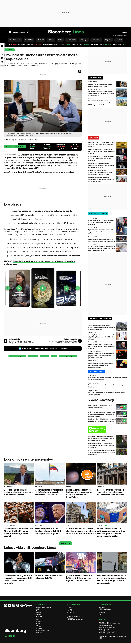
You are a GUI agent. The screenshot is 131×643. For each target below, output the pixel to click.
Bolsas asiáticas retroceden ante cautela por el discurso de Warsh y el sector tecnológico (101, 158)
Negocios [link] (108, 40)
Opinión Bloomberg (96, 371)
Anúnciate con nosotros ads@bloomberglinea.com (107, 626)
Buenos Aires (32, 356)
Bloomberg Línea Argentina (68, 356)
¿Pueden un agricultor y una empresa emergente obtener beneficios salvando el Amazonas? (101, 445)
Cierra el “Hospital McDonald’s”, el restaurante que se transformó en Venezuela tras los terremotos (81, 531)
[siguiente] (80, 341)
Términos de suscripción (106, 611)
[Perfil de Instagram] (17, 605)
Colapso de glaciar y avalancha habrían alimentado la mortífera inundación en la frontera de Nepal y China (101, 438)
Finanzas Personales (73, 616)
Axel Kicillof (44, 356)
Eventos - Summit (104, 622)
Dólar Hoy (70, 611)
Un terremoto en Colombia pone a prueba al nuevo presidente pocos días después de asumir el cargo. (101, 414)
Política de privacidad (105, 609)
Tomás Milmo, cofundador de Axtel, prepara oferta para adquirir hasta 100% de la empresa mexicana (102, 328)
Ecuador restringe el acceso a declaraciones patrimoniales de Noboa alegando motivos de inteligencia (100, 172)
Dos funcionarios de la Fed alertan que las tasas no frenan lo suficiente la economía (63, 342)
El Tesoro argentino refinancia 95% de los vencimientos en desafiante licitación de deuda (110, 492)
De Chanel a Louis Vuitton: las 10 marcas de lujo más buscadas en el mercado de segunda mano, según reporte (111, 579)
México (38, 611)
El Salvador (39, 629)
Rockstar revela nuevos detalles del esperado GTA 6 (49, 576)
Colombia (38, 614)
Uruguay (38, 625)
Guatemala (39, 632)
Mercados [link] (41, 40)
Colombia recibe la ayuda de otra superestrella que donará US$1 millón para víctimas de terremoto (101, 165)
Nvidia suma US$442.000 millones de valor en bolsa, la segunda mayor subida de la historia (101, 151)
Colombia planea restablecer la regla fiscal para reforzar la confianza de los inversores (49, 492)
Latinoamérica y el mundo (43, 607)
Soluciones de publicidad (106, 633)
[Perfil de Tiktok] (26, 605)
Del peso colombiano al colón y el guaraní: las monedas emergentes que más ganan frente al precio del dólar (101, 249)
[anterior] (5, 341)
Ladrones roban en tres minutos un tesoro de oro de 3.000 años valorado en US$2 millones (101, 144)
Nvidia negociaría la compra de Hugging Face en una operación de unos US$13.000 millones (100, 365)
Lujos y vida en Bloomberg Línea (30, 547)
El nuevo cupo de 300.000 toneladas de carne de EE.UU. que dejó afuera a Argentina (48, 531)
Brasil (37, 609)
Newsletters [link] (29, 40)
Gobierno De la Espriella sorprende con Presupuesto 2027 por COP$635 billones (21, 342)
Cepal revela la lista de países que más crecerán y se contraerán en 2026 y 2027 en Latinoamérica (101, 93)
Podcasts (70, 618)
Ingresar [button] (124, 32)
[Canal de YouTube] (13, 605)
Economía (9, 50)
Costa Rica (39, 627)
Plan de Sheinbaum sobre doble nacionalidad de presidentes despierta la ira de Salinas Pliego (101, 179)
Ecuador (38, 621)
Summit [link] (51, 40)
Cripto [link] (60, 40)
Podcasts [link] (119, 40)
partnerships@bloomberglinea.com (109, 624)
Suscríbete (102, 607)
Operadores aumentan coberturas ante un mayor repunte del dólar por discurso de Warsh (101, 232)
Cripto (69, 614)
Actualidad (70, 612)
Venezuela (39, 616)
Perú (37, 620)
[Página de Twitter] (9, 605)
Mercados (70, 609)
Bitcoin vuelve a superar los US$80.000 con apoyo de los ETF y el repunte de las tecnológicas (79, 493)
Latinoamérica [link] (71, 40)
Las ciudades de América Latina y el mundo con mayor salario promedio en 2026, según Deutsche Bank (100, 103)
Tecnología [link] (84, 40)
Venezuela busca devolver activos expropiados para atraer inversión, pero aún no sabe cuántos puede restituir (111, 532)
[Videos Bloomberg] (107, 400)
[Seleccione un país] (28, 32)
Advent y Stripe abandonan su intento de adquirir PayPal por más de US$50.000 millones (101, 337)
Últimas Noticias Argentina (17, 356)
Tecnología (102, 612)
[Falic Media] (115, 35)
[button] (79, 71)
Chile (37, 618)
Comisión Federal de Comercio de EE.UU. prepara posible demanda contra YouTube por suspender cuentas (101, 356)
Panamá (38, 623)
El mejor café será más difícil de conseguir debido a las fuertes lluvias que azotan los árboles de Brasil (101, 452)
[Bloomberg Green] (107, 429)
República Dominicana (42, 630)
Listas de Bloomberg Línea (75, 620)
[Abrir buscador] (10, 32)
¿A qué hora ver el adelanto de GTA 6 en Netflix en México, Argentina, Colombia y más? (79, 578)
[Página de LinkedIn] (22, 605)
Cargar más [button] (65, 543)
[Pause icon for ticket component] (5, 44)
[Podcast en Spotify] (30, 605)
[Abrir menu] (6, 32)
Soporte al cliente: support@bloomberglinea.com (108, 630)
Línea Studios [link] (96, 40)
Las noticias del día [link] (14, 40)
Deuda (54, 356)
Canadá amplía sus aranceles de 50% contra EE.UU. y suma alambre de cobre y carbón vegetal (18, 532)
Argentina (38, 612)
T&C (100, 614)
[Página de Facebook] (5, 605)
